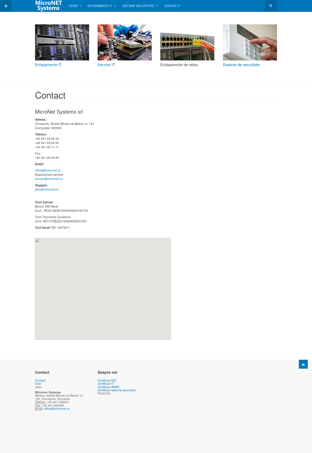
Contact (40, 380)
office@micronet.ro (47, 170)
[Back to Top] (303, 364)
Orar (38, 383)
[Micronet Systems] (48, 6)
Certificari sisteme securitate (117, 390)
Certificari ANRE (108, 387)
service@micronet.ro (49, 179)
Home (74, 6)
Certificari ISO (107, 380)
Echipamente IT (100, 6)
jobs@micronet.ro (47, 189)
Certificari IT (106, 383)
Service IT (172, 6)
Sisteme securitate (138, 6)
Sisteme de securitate (241, 64)
